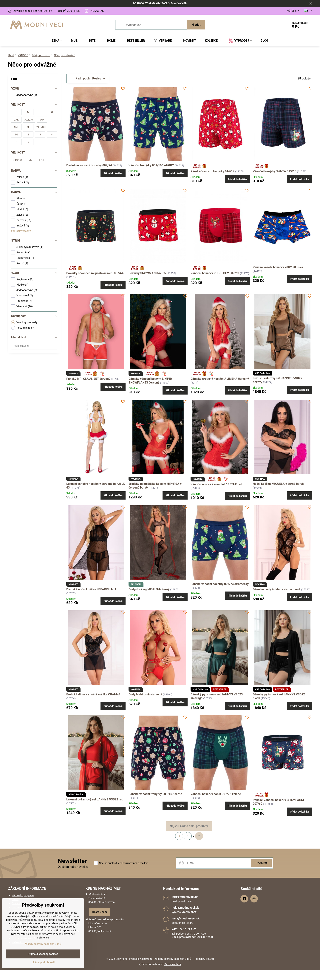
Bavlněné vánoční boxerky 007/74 (89, 165)
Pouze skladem (25, 327)
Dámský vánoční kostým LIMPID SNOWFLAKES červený (150, 380)
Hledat (196, 24)
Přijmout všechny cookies (43, 953)
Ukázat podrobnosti (43, 962)
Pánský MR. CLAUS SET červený (88, 379)
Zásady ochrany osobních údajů (172, 958)
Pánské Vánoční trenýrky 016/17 (212, 171)
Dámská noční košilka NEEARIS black (91, 589)
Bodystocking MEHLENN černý (149, 589)
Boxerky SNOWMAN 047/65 (147, 273)
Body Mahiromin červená (146, 694)
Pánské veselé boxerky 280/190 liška (278, 267)
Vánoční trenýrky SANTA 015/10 (274, 171)
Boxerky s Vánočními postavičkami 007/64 (94, 273)
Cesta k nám (99, 911)
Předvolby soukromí (140, 958)
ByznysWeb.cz (172, 964)
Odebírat (261, 863)
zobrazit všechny (21, 230)
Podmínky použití (204, 958)
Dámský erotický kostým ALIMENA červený (220, 379)
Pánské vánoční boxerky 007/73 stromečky (220, 584)
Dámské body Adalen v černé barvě (277, 589)
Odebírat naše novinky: (73, 867)
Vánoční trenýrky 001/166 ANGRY (152, 165)
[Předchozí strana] (179, 836)
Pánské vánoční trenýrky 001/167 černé (155, 794)
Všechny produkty (26, 322)
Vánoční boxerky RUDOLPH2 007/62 (215, 273)
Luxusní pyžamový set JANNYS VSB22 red (94, 799)
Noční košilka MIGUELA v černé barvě (278, 484)
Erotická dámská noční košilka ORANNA (93, 694)
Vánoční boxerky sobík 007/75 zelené (216, 794)
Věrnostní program (23, 895)
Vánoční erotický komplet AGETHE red (216, 484)
